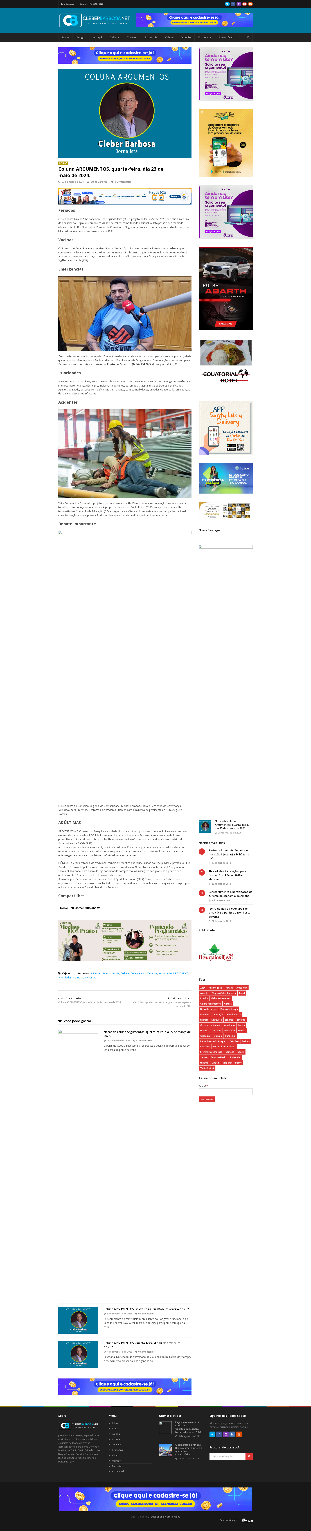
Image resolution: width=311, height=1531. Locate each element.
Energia (204, 1019)
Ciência (115, 973)
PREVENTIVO (180, 973)
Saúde (241, 1051)
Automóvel (226, 37)
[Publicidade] (194, 20)
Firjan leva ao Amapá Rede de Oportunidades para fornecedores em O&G (188, 1427)
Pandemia (230, 1035)
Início (65, 37)
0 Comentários (123, 181)
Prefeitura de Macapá (211, 1051)
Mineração (229, 1030)
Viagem (216, 1062)
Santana (230, 1051)
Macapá (204, 1030)
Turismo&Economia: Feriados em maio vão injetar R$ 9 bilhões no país (229, 854)
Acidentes (96, 973)
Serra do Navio (218, 1057)
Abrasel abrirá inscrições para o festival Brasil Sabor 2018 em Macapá (228, 875)
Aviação (204, 993)
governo (240, 1019)
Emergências (138, 973)
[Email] (250, 4)
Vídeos (169, 37)
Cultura (114, 37)
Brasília (204, 998)
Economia (151, 37)
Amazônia (241, 987)
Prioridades (64, 977)
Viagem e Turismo (232, 1062)
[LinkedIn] (232, 1434)
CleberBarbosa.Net (220, 998)
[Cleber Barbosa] (97, 26)
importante (165, 973)
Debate (125, 973)
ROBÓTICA (79, 977)
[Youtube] (244, 4)
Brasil (106, 973)
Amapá (97, 37)
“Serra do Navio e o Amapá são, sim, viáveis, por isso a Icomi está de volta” (229, 912)
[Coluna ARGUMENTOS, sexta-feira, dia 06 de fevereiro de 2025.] (78, 1320)
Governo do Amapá (210, 1025)
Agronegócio (215, 987)
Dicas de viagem (208, 1009)
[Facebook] (233, 4)
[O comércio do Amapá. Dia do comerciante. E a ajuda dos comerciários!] (165, 1450)
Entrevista (204, 37)
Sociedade (235, 1057)
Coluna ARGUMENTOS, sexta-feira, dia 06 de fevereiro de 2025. (147, 1309)
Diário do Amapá (229, 1009)
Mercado (216, 1030)
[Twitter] (227, 4)
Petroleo (234, 1041)
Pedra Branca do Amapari (213, 1041)
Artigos (81, 37)
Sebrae (204, 1057)
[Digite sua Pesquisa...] (248, 37)
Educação (219, 1014)
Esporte (229, 1019)
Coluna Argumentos (210, 1003)
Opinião (186, 37)
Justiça (241, 1025)
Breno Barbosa (99, 181)
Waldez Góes (207, 1067)
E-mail (203, 1086)
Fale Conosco (67, 4)
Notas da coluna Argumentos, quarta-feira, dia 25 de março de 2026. (232, 824)
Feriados (152, 973)
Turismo (132, 37)
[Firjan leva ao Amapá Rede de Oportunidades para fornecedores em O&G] (165, 1427)
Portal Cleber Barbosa (224, 1046)
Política (246, 1041)
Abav (202, 987)
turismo (204, 1062)
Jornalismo (229, 1025)
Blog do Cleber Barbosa (224, 993)
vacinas (91, 977)
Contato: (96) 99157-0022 (91, 4)
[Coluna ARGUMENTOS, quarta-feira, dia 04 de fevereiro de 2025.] (78, 1354)
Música (241, 1030)
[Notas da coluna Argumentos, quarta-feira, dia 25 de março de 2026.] (78, 1165)
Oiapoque (205, 1035)
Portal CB (205, 1046)
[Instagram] (238, 4)
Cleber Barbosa (139, 1516)
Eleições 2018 (234, 1014)
